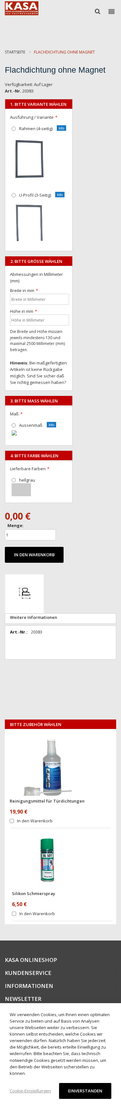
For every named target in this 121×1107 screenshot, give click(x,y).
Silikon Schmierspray (33, 893)
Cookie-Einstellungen (30, 1091)
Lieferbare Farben (27, 469)
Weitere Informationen (33, 617)
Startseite (15, 52)
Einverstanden (85, 1091)
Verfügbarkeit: (19, 84)
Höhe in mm (21, 311)
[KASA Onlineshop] (21, 8)
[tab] (60, 618)
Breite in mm (22, 290)
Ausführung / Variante (32, 117)
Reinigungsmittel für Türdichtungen (47, 801)
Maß (14, 414)
